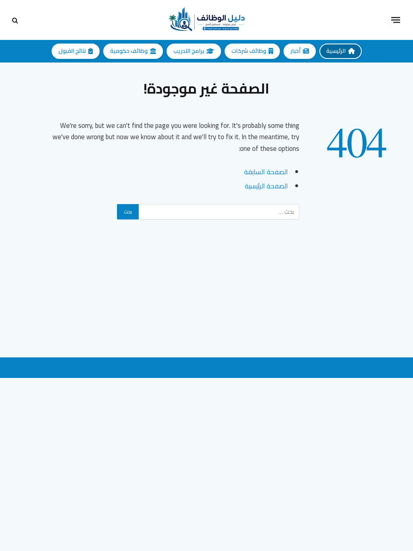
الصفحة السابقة (266, 171)
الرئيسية (336, 51)
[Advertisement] (206, 300)
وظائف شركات (249, 51)
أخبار (295, 51)
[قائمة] (395, 19)
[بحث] (16, 20)
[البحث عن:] (218, 211)
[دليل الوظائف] (206, 20)
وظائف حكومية (129, 51)
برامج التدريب (188, 51)
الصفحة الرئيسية (266, 185)
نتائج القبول (72, 51)
